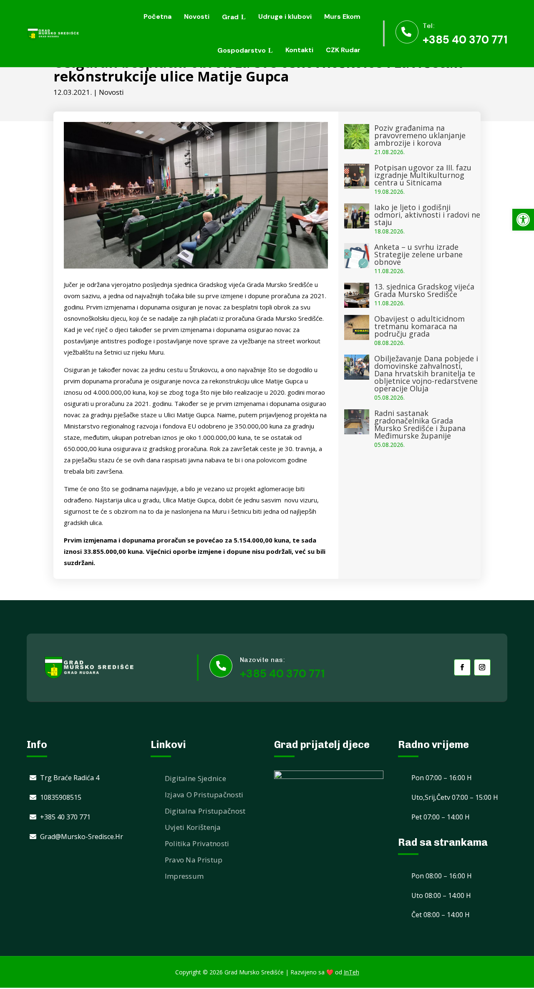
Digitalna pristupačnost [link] (205, 811)
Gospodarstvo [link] (241, 50)
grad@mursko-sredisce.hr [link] (81, 836)
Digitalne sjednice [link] (195, 778)
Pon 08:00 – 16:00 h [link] (441, 875)
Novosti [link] (196, 16)
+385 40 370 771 (282, 674)
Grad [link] (230, 17)
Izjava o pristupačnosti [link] (204, 794)
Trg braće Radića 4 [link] (69, 777)
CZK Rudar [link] (343, 50)
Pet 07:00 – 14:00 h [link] (440, 817)
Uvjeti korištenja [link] (193, 827)
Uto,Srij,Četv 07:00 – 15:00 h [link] (454, 797)
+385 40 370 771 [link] (465, 40)
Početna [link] (157, 16)
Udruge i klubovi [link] (285, 16)
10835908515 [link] (60, 797)
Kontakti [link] (299, 50)
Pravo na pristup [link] (194, 860)
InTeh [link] (351, 972)
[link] (523, 220)
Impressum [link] (184, 876)
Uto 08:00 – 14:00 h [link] (441, 895)
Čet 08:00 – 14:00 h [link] (440, 914)
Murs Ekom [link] (342, 16)
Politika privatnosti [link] (197, 843)
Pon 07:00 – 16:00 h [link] (441, 777)
